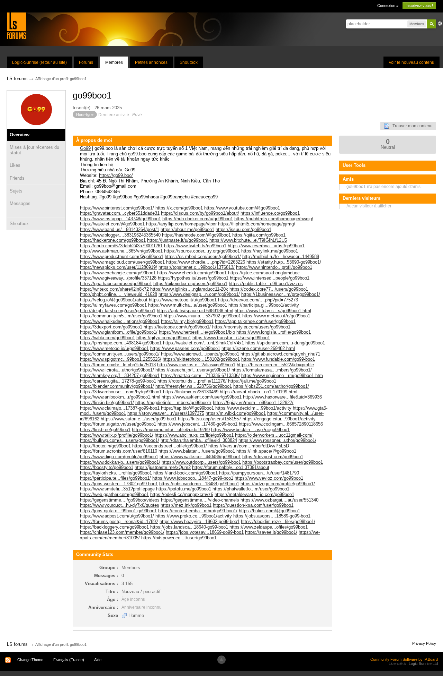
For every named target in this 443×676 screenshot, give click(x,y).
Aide (97, 660)
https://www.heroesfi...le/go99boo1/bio (197, 332)
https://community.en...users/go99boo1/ (120, 354)
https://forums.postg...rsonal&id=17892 (119, 521)
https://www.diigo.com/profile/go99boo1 (119, 456)
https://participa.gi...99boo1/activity (263, 305)
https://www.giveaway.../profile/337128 (118, 278)
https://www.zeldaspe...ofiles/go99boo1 (268, 527)
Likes (15, 165)
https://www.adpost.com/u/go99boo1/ (117, 516)
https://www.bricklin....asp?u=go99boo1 (250, 429)
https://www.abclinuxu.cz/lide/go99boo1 (194, 435)
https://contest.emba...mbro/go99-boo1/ (197, 510)
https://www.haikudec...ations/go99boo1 (120, 321)
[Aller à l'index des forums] (16, 25)
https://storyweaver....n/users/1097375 (165, 413)
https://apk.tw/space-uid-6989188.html (195, 310)
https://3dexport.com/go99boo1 (111, 327)
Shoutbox (189, 62)
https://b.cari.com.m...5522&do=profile (275, 364)
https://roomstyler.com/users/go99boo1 (251, 327)
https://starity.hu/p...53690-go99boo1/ (283, 262)
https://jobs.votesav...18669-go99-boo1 (205, 532)
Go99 (85, 148)
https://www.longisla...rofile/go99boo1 (273, 332)
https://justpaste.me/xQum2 (163, 467)
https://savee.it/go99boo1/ (271, 532)
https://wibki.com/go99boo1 (107, 337)
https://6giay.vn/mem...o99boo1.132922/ (253, 402)
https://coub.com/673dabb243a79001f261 (121, 245)
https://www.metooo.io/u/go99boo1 (114, 348)
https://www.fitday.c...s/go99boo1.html (273, 310)
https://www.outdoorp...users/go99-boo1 (201, 462)
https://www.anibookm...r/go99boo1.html (120, 397)
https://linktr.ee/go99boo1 (105, 429)
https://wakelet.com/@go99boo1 (112, 223)
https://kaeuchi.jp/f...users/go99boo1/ (192, 370)
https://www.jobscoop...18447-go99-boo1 (192, 478)
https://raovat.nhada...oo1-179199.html (258, 391)
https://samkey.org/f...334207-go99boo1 (120, 375)
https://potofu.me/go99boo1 (183, 488)
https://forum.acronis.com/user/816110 (118, 451)
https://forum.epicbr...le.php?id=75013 (118, 364)
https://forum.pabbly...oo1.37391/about (230, 467)
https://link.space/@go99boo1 (266, 451)
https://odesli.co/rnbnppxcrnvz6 (181, 494)
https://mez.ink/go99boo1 (186, 505)
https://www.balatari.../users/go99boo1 (197, 451)
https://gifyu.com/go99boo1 (163, 337)
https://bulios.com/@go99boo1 (269, 510)
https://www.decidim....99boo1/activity (253, 408)
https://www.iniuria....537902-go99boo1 (202, 315)
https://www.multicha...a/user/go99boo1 (187, 305)
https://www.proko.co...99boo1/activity (193, 516)
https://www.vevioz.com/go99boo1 (269, 478)
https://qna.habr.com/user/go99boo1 (116, 283)
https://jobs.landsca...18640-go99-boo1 (189, 527)
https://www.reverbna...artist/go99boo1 (266, 245)
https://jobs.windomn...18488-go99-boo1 (199, 483)
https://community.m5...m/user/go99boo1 (121, 315)
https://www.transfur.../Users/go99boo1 (231, 337)
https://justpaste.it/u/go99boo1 (177, 240)
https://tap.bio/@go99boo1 (187, 408)
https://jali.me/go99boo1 (252, 381)
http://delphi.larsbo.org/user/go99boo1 (117, 310)
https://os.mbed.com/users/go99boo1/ (203, 256)
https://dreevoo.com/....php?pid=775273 (258, 299)
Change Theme (30, 660)
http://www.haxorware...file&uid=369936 (282, 397)
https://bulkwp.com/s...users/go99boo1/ (119, 440)
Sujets (16, 191)
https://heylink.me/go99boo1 (269, 251)
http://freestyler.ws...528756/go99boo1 (193, 386)
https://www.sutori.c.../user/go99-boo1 (139, 418)
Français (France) (68, 660)
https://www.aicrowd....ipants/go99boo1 (200, 354)
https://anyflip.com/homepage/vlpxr (181, 223)
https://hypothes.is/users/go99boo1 (193, 278)
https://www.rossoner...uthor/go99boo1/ (277, 440)
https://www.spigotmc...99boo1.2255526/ (120, 359)
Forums (86, 62)
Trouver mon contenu (411, 125)
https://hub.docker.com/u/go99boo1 (197, 218)
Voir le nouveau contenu (411, 62)
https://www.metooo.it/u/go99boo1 (183, 299)
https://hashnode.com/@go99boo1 (196, 235)
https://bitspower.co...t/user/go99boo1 (179, 537)
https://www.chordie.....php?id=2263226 (205, 262)
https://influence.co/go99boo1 (270, 213)
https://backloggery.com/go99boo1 (114, 527)
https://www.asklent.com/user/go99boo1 (202, 397)
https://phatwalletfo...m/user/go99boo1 (251, 488)
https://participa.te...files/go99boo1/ (115, 478)
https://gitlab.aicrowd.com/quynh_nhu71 (280, 354)
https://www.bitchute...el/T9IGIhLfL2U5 (248, 240)
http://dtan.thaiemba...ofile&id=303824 (199, 440)
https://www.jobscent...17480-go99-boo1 (197, 424)
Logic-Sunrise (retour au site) (39, 62)
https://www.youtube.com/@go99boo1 (242, 208)
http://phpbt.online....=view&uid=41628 (118, 294)
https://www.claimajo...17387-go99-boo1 (120, 408)
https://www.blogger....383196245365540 (120, 235)
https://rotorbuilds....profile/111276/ (192, 381)
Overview (19, 134)
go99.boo (137, 153)
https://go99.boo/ (116, 175)
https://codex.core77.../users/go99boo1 (268, 289)
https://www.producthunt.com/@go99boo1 (121, 256)
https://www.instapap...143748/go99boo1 (120, 218)
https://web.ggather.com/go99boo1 (114, 494)
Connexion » (387, 5)
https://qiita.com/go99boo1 (259, 235)
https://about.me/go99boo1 (187, 229)
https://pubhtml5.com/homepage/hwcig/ (273, 218)
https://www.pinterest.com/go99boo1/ (117, 208)
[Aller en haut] (221, 660)
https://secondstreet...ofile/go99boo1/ (169, 445)
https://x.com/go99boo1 (179, 208)
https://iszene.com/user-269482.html (258, 348)
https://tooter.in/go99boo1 (105, 445)
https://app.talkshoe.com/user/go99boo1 (255, 321)
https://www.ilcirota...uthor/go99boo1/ (117, 370)
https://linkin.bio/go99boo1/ (107, 402)
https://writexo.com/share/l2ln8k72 (114, 289)
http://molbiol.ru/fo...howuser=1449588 (280, 256)
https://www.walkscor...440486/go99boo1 (200, 456)
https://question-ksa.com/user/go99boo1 (253, 505)
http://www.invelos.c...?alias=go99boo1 (196, 364)
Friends (17, 178)
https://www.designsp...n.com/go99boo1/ (199, 294)
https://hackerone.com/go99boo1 (113, 240)
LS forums (17, 644)
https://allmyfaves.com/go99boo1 (113, 305)
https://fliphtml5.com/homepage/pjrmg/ (256, 223)
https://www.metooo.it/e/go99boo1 (276, 315)
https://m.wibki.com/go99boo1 (236, 413)
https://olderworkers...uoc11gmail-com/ (274, 435)
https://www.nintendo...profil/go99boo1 (274, 267)
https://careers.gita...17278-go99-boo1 (118, 381)
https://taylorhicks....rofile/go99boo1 (116, 473)
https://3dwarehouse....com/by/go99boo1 (121, 391)
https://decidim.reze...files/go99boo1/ (278, 521)
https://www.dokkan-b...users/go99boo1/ (120, 462)
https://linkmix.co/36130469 (190, 391)
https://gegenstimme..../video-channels (200, 500)
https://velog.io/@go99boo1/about (113, 299)
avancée (440, 23)
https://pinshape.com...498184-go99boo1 (121, 342)
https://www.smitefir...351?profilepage (117, 488)
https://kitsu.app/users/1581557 (209, 418)
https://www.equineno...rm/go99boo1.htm (282, 375)
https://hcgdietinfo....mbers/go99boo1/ (173, 402)
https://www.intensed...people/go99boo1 (269, 278)
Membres (114, 62)
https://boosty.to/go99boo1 (106, 467)
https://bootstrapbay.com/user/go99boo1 (282, 462)
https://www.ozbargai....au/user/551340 (279, 500)
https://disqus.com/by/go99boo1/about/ (200, 213)
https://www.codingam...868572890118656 (281, 424)
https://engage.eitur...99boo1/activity (279, 418)
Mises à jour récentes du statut (34, 150)
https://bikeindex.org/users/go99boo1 (190, 283)
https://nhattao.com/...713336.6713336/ (200, 375)
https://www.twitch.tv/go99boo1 (195, 245)
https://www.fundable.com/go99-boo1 (278, 359)
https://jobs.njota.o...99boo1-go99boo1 (118, 510)
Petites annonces (151, 62)
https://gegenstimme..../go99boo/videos (120, 500)
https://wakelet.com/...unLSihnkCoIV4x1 (203, 342)
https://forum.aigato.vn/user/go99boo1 (118, 424)
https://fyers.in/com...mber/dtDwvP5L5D (248, 445)
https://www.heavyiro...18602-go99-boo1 (199, 521)
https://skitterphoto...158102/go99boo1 (201, 359)
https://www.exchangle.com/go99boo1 (118, 272)
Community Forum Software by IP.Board (404, 659)
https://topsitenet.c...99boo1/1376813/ (197, 267)
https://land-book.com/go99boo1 (185, 473)
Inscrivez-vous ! (419, 5)
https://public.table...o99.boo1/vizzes (266, 283)
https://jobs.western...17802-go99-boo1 (119, 483)
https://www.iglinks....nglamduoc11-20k (189, 289)
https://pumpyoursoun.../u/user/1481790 (259, 473)
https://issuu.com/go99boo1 (243, 229)
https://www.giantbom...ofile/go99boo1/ (118, 332)
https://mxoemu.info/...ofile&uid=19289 (171, 429)
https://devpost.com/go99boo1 (272, 456)
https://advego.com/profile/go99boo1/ (278, 483)
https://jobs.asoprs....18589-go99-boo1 (271, 516)
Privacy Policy (424, 643)
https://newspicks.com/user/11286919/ (118, 267)
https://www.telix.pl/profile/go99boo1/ (116, 435)
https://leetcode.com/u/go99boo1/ (177, 327)
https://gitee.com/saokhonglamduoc (264, 272)
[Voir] (36, 213)
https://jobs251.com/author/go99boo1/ (271, 386)
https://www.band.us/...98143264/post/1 (119, 229)
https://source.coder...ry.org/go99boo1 (202, 251)
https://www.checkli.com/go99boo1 (192, 272)
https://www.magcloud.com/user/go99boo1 (122, 262)
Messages (20, 203)
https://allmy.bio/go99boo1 (187, 321)
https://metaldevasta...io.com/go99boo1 (254, 494)
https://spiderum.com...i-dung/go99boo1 (285, 342)
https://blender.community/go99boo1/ (117, 386)
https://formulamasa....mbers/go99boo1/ (272, 370)
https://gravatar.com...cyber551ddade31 (120, 213)
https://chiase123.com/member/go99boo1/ (122, 532)
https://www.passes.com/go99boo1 (185, 348)
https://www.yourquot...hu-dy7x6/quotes (119, 505)
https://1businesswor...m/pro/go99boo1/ (280, 294)
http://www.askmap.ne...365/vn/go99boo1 (121, 251)
